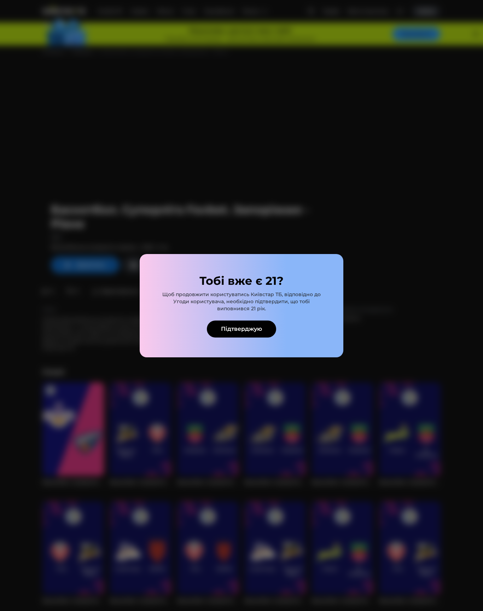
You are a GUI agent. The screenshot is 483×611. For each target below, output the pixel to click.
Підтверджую (241, 328)
